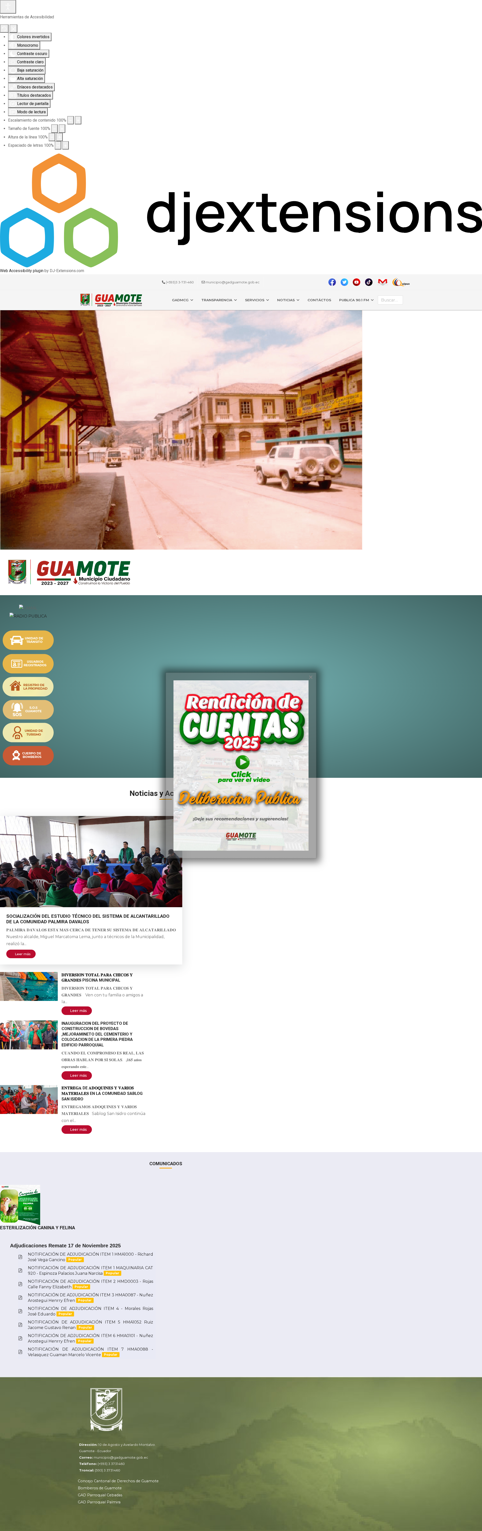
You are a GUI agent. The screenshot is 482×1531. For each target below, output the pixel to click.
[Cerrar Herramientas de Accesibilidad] (13, 28)
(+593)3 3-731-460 (180, 282)
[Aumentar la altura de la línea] (59, 137)
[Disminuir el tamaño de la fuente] (54, 128)
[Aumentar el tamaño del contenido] (78, 120)
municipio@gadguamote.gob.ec (233, 282)
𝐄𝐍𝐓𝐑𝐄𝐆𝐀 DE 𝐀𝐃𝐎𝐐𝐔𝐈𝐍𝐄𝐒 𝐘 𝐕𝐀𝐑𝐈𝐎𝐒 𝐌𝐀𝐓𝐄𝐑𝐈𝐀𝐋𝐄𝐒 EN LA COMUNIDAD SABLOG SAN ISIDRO (102, 1093)
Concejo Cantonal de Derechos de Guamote (118, 1481)
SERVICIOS (254, 300)
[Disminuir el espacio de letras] (58, 145)
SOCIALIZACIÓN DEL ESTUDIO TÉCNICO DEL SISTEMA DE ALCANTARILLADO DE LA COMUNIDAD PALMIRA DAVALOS (87, 918)
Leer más (23, 954)
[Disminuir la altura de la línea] (52, 137)
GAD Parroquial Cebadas (100, 1495)
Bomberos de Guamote (100, 1488)
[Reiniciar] (4, 28)
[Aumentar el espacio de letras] (65, 145)
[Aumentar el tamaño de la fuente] (62, 128)
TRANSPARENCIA (216, 300)
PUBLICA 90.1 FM (354, 300)
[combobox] (390, 299)
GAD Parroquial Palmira (99, 1502)
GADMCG (180, 300)
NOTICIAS (286, 300)
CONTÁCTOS (319, 300)
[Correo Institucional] (384, 282)
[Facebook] (333, 282)
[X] (346, 282)
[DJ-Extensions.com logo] (241, 210)
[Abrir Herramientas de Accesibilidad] (8, 7)
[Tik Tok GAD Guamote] (358, 282)
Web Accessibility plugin (21, 270)
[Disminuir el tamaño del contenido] (70, 120)
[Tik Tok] (370, 282)
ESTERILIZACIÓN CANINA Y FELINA (37, 1227)
